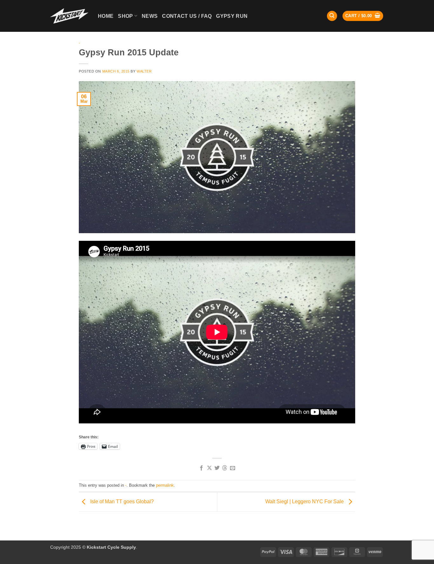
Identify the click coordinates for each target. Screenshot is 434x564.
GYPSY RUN (232, 16)
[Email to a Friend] (232, 468)
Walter (144, 71)
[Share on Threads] (224, 468)
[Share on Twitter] (217, 468)
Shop (125, 16)
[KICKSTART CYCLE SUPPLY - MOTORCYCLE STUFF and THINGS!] (69, 15)
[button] (362, 16)
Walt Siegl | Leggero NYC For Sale (305, 501)
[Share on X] (209, 468)
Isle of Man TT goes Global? (121, 501)
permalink (165, 485)
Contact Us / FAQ (187, 16)
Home (105, 16)
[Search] (332, 16)
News (150, 16)
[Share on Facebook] (201, 468)
